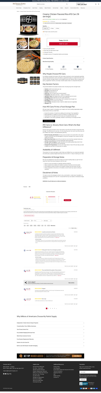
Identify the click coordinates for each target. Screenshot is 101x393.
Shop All (66, 7)
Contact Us (56, 377)
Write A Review (67, 200)
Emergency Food (27, 7)
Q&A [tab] (29, 186)
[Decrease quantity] (44, 35)
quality (31, 225)
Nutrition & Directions (49, 121)
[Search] (67, 4)
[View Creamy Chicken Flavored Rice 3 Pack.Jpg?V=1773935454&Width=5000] (22, 80)
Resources (83, 7)
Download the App (37, 381)
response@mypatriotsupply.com (10, 370)
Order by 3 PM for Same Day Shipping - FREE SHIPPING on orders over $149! (50, 1)
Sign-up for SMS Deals (38, 380)
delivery (39, 225)
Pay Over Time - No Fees (38, 374)
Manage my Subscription (38, 377)
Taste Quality (64, 23)
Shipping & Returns (58, 372)
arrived (48, 225)
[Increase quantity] (48, 35)
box (45, 225)
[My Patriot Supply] (19, 4)
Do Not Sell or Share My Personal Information (64, 369)
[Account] (95, 4)
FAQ (54, 374)
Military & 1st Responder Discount (40, 372)
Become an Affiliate (37, 378)
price (42, 225)
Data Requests (57, 368)
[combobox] (52, 4)
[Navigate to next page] (56, 308)
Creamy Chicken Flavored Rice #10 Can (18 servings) (30, 11)
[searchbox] (27, 220)
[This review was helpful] (74, 245)
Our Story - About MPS (38, 368)
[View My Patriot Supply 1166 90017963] (87, 385)
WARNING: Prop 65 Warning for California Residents (54, 181)
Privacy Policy (57, 366)
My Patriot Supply (9, 388)
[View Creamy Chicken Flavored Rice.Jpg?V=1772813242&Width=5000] (28, 25)
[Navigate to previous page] (44, 308)
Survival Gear (55, 7)
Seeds (61, 7)
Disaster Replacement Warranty (40, 371)
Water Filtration (48, 7)
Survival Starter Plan (74, 7)
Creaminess (69, 23)
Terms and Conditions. (83, 377)
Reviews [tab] (25, 186)
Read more (57, 237)
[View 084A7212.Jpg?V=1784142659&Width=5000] (28, 62)
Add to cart (63, 44)
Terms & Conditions (58, 371)
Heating (41, 7)
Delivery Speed (58, 23)
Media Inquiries (57, 375)
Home (18, 11)
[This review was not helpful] (76, 245)
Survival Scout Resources (38, 366)
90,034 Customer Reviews (39, 369)
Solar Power (34, 7)
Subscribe (83, 379)
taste (28, 225)
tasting (35, 225)
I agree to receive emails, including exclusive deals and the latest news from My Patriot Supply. (88, 376)
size (24, 225)
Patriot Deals (18, 7)
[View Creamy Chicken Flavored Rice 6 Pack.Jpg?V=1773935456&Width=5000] (34, 80)
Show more (53, 225)
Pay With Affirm (36, 375)
